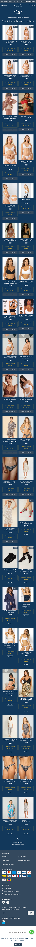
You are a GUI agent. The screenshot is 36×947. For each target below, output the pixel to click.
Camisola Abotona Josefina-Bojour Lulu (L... (10, 440)
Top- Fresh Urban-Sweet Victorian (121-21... (10, 644)
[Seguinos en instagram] (3, 902)
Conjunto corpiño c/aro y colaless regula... (26, 117)
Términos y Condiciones (8, 865)
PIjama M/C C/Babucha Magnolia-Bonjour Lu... (10, 740)
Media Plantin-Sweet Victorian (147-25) (10, 570)
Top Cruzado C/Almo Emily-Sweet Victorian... (10, 41)
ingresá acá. (29, 932)
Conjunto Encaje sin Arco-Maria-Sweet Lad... (26, 240)
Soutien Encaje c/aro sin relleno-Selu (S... (10, 117)
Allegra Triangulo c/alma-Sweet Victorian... (26, 440)
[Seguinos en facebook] (7, 902)
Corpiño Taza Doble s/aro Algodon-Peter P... (26, 282)
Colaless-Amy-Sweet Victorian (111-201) (10, 206)
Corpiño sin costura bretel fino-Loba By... (26, 316)
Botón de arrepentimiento (18, 934)
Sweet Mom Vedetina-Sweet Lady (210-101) (26, 357)
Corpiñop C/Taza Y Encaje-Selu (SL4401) (10, 398)
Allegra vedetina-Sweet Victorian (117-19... (10, 780)
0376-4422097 (7, 888)
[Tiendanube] (18, 928)
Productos (4, 857)
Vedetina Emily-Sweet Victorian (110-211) (26, 41)
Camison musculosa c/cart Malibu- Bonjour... (26, 481)
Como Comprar (5, 861)
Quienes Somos (22, 857)
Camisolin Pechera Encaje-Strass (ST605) (26, 699)
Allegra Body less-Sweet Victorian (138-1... (26, 739)
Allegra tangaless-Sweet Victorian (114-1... (26, 780)
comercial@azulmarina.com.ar (12, 891)
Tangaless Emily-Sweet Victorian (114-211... (26, 75)
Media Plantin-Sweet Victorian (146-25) (26, 522)
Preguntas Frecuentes (24, 861)
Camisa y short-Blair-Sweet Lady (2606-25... (10, 821)
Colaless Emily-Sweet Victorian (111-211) (10, 75)
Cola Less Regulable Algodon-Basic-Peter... (26, 652)
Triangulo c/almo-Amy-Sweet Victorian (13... (10, 166)
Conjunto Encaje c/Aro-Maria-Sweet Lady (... (10, 240)
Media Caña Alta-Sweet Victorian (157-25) (26, 570)
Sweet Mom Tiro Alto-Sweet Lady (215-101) (10, 692)
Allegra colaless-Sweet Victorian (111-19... (10, 481)
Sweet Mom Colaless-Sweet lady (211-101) (10, 357)
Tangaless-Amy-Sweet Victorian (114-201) (26, 162)
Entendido (18, 944)
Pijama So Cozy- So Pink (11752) (10, 611)
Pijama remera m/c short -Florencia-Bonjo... (10, 529)
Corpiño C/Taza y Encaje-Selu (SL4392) (26, 398)
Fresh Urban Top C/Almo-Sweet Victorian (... (26, 603)
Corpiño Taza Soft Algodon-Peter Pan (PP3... (10, 282)
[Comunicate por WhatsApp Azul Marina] (31, 932)
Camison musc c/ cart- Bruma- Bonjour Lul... (26, 821)
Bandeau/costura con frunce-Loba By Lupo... (10, 316)
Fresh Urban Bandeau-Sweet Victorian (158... (26, 200)
